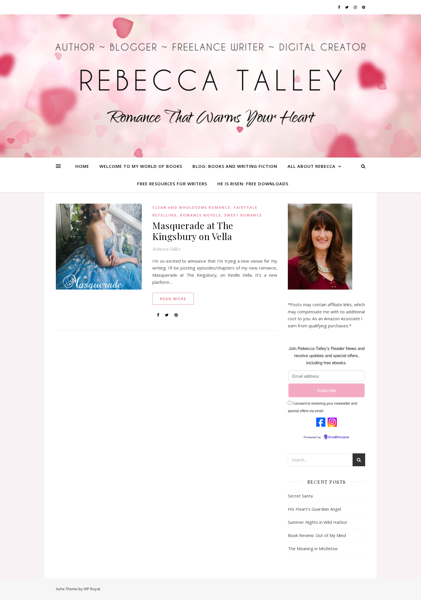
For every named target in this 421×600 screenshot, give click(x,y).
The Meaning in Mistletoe (313, 548)
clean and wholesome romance (191, 207)
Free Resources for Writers (172, 183)
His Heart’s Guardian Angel (314, 509)
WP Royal (92, 588)
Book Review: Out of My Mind (317, 535)
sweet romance (243, 215)
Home (82, 166)
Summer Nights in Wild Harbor (317, 522)
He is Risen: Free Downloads (252, 183)
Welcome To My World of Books (140, 166)
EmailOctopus (338, 437)
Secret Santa (300, 496)
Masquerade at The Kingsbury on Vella (192, 230)
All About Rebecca (311, 166)
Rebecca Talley (166, 249)
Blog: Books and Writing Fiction (234, 166)
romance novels (200, 215)
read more (173, 298)
